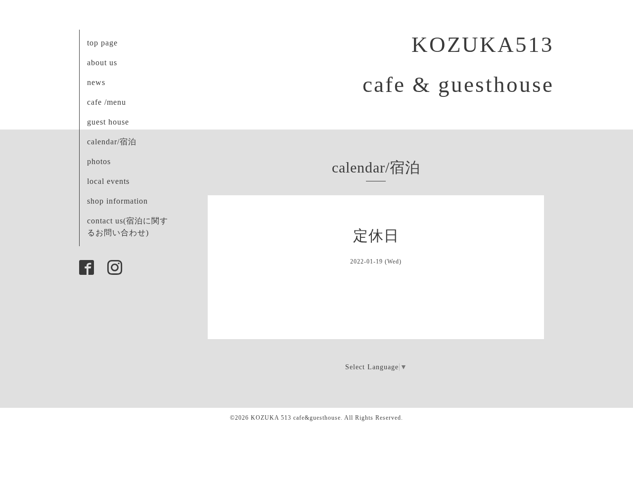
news (96, 82)
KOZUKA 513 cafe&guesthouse (296, 417)
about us (102, 62)
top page (102, 43)
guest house (108, 122)
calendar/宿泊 (111, 141)
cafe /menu (106, 102)
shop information (117, 201)
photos (99, 161)
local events (108, 181)
